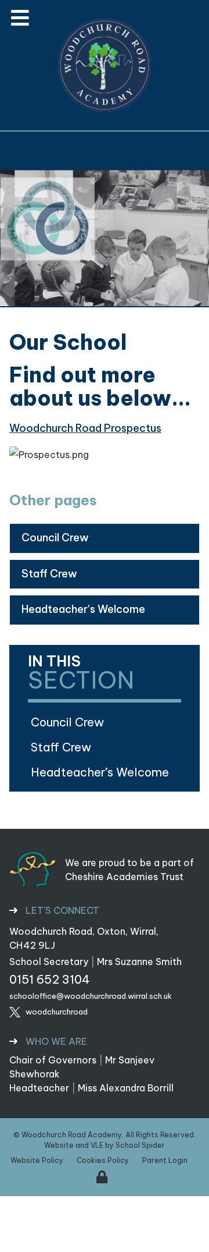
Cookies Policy (103, 1160)
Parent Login (165, 1160)
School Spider (140, 1145)
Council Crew (55, 537)
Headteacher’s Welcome (83, 609)
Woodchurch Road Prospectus (85, 428)
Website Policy (36, 1160)
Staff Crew (49, 573)
